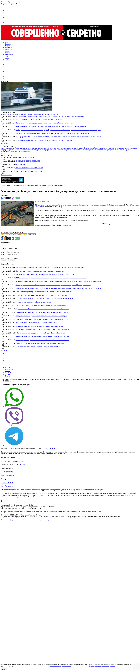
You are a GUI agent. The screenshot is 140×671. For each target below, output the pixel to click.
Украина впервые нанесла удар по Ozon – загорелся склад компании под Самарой (42, 319)
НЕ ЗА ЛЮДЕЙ (20, 164)
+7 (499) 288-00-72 (20, 464)
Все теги (3, 153)
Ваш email (4, 254)
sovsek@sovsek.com (18, 461)
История (7, 376)
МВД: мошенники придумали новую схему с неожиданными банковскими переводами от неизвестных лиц (50, 126)
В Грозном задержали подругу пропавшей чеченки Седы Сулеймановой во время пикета (45, 298)
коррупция (127, 150)
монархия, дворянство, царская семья (41, 148)
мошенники (120, 150)
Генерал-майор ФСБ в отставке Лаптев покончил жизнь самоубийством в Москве (42, 336)
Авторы (7, 374)
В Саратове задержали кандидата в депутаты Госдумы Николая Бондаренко (40, 333)
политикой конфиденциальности (60, 666)
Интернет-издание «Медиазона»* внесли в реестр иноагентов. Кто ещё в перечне (42, 329)
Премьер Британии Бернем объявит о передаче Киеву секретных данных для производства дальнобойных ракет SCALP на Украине (58, 137)
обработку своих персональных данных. (102, 666)
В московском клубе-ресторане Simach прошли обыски (33, 302)
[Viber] (13, 198)
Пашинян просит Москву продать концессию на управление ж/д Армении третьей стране (45, 123)
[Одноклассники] (5, 198)
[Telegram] (18, 198)
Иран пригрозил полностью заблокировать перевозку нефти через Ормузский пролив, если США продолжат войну (53, 133)
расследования (94, 150)
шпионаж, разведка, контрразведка (65, 148)
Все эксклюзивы (6, 175)
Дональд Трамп (93, 148)
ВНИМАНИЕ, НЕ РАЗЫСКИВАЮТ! (28, 161)
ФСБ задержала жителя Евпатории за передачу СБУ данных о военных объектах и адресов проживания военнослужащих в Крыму (58, 130)
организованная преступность (113, 148)
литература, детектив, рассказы (52, 150)
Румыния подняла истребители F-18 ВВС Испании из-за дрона (36, 322)
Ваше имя (4, 252)
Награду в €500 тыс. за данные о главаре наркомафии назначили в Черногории (41, 316)
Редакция (8, 372)
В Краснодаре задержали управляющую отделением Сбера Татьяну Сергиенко (41, 295)
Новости (7, 367)
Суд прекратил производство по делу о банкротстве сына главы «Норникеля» (41, 343)
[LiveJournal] (10, 198)
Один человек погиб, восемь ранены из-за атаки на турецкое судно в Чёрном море (42, 309)
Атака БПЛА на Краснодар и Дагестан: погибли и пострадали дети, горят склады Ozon (29, 114)
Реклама (7, 371)
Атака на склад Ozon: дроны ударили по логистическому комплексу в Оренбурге (42, 305)
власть (101, 148)
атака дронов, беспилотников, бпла (17, 148)
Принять (4, 669)
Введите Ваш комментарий (9, 258)
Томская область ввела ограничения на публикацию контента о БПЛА (38, 347)
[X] (7, 198)
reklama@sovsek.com (7, 475)
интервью (27, 151)
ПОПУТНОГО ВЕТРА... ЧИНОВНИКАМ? (29, 168)
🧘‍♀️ (34, 234)
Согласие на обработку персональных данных (38, 520)
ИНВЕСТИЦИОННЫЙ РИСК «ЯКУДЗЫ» (28, 171)
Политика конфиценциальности (11, 520)
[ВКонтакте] (2, 198)
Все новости (5, 143)
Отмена (4, 260)
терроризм (38, 150)
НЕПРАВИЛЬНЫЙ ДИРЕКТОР (24, 157)
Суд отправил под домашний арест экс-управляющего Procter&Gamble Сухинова (42, 312)
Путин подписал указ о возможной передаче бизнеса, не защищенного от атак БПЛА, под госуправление (50, 116)
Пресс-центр (9, 369)
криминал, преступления (107, 150)
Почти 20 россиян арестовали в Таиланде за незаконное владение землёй (39, 326)
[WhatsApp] (16, 198)
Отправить (12, 260)
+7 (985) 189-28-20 (49, 449)
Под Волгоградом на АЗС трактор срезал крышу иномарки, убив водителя (40, 119)
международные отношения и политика (76, 150)
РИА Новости (39, 207)
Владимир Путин (82, 148)
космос (3, 148)
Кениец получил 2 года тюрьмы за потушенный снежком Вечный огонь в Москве (42, 340)
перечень (37, 490)
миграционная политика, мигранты (12, 151)
